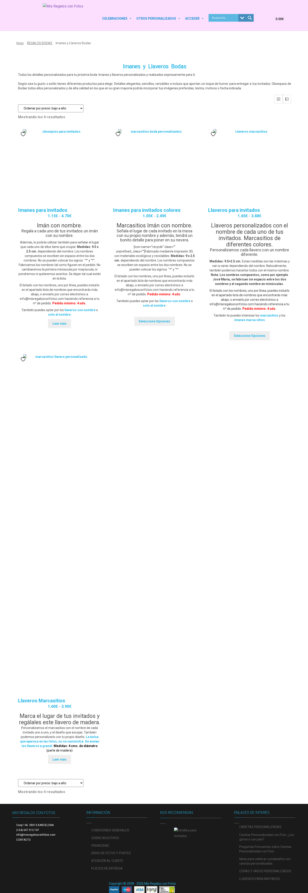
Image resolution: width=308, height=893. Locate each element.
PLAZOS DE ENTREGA (107, 868)
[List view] (287, 99)
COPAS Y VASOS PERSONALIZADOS (265, 871)
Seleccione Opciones (154, 321)
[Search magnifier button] (250, 18)
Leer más (60, 323)
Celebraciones (114, 18)
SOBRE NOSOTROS (105, 838)
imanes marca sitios (249, 320)
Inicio (20, 43)
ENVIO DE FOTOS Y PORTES (111, 853)
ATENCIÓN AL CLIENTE (107, 861)
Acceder (192, 18)
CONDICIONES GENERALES (110, 830)
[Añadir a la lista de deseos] (23, 134)
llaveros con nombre (79, 310)
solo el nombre (59, 314)
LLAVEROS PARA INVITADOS (259, 879)
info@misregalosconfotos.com (35, 834)
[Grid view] (278, 99)
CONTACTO (23, 839)
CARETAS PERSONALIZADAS (260, 827)
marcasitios (269, 315)
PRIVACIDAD (100, 845)
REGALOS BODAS (39, 43)
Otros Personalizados (156, 18)
